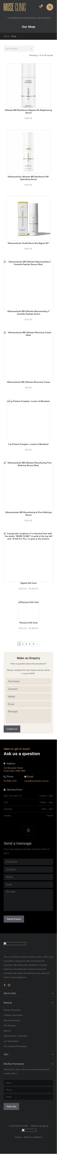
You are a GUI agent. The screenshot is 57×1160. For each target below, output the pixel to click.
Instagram (9, 985)
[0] (40, 7)
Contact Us (12, 729)
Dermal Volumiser (12, 1020)
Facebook (5, 985)
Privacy (18, 1137)
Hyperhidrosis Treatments (15, 1036)
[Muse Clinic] (16, 7)
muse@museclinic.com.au (36, 781)
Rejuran (7, 1031)
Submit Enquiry (14, 919)
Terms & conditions (33, 1137)
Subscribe (11, 1106)
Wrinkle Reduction (12, 1010)
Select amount (28, 548)
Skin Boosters (10, 1025)
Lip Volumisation (11, 1041)
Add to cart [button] (28, 79)
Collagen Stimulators (13, 1015)
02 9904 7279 (10, 781)
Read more (28, 415)
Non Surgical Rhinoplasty (15, 1046)
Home (6, 36)
